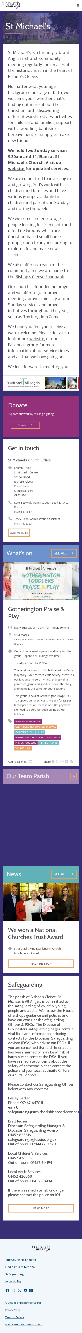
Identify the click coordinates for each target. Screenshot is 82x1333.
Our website (19, 532)
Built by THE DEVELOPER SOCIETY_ (24, 1324)
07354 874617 (23, 511)
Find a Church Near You (20, 1267)
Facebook (17, 344)
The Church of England (20, 1259)
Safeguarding (14, 1274)
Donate (23, 425)
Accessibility (13, 1281)
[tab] (20, 761)
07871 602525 (23, 523)
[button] (78, 5)
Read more (41, 1208)
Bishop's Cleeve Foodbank (39, 276)
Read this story (41, 963)
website (16, 168)
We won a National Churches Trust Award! (36, 933)
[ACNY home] (10, 5)
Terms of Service (14, 1317)
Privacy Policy (12, 1310)
